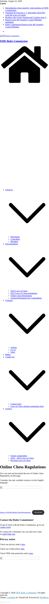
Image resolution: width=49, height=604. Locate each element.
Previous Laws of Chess (20, 460)
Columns (9, 300)
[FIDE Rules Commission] (24, 83)
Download (38, 512)
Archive (8, 409)
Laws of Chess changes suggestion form (27, 406)
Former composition (18, 456)
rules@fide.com (8, 534)
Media (7, 354)
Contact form (15, 404)
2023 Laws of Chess (18, 291)
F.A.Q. (13, 350)
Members (14, 241)
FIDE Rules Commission (14, 41)
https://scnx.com (5, 602)
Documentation (11, 244)
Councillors (15, 239)
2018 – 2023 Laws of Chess (22, 458)
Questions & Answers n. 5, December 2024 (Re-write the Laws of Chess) (25, 14)
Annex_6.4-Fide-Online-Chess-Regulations (15, 512)
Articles (13, 347)
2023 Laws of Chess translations (23, 293)
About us (9, 190)
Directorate (15, 237)
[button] (27, 234)
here (23, 544)
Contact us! (10, 357)
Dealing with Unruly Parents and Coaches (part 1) (26, 17)
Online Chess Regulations (21, 296)
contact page (5, 527)
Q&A (12, 352)
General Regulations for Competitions (26, 298)
